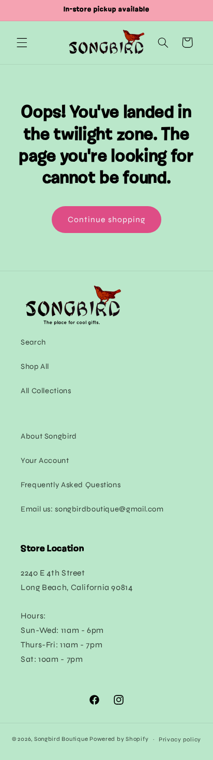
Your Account (45, 460)
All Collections (46, 390)
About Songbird (49, 436)
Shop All (35, 366)
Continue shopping (106, 219)
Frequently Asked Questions (70, 484)
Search (33, 342)
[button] (22, 42)
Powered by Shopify (118, 738)
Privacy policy (180, 739)
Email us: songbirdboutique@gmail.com (92, 509)
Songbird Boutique (61, 738)
